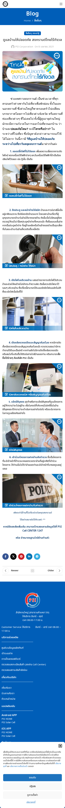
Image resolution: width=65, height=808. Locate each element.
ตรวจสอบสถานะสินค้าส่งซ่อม (14, 670)
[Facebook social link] (5, 556)
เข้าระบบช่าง (7, 653)
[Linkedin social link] (29, 556)
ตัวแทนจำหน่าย (8, 699)
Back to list (32, 570)
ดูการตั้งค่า (32, 795)
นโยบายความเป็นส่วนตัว (19, 766)
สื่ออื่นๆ (37, 21)
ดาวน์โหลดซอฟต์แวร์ (11, 659)
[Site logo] (5, 4)
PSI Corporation (24, 47)
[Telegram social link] (37, 556)
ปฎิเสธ (33, 786)
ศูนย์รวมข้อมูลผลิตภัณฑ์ (13, 648)
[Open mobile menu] (61, 4)
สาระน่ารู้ (35, 33)
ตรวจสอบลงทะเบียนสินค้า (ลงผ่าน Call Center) (24, 664)
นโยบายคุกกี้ (31, 802)
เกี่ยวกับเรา (7, 688)
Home (27, 21)
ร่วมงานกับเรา (8, 693)
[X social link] (13, 556)
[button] (60, 745)
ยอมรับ (32, 777)
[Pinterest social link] (21, 556)
